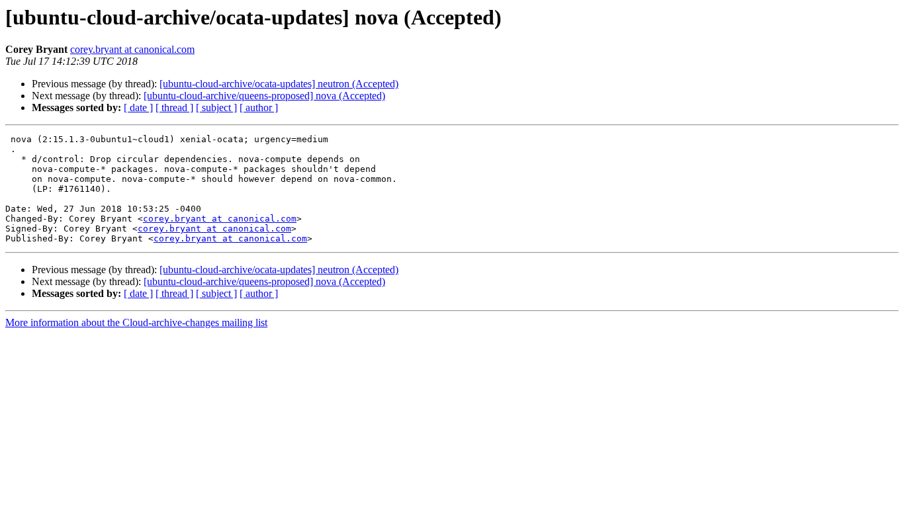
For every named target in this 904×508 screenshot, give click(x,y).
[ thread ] (174, 107)
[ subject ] (216, 107)
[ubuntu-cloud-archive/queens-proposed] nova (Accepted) (264, 95)
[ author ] (259, 107)
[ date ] (138, 107)
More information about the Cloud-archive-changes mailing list (136, 322)
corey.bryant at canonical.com (132, 49)
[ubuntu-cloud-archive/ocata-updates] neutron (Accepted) (278, 83)
